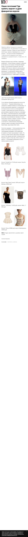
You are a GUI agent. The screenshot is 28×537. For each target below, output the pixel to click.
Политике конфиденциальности (9, 535)
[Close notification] (27, 531)
